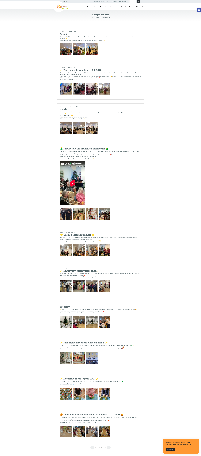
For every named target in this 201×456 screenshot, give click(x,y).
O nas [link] (95, 6)
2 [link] (97, 447)
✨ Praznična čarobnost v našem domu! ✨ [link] (84, 342)
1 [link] (95, 447)
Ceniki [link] (116, 6)
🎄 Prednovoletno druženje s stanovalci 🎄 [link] (84, 148)
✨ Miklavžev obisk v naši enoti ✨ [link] (80, 270)
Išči (138, 1)
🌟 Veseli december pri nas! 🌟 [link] (77, 234)
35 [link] (105, 447)
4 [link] (101, 447)
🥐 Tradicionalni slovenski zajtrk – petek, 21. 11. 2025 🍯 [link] (92, 414)
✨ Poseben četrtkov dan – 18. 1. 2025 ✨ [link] (82, 70)
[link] (199, 10)
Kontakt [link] (131, 6)
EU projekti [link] (139, 6)
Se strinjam (170, 449)
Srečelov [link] (65, 306)
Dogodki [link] (123, 6)
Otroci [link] (63, 34)
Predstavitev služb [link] (105, 6)
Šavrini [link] (64, 109)
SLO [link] (64, 1)
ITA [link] (66, 1)
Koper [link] (61, 31)
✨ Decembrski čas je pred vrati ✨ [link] (79, 378)
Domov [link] (89, 6)
